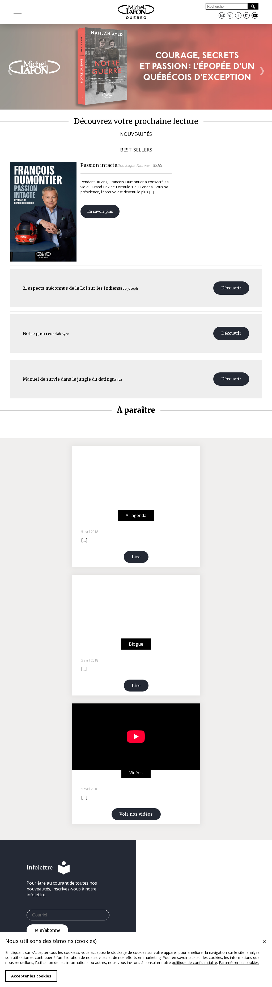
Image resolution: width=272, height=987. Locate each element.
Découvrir (231, 287)
